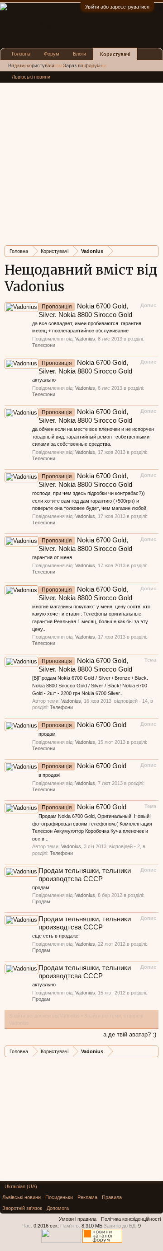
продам (47, 734)
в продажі (49, 775)
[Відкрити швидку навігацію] (153, 251)
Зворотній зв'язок (22, 1208)
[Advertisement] (81, 157)
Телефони (43, 345)
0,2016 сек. (46, 1225)
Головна (21, 53)
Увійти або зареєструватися (117, 6)
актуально (44, 380)
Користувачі (115, 54)
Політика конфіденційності (131, 1219)
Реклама (55, 65)
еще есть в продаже (55, 935)
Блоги (79, 53)
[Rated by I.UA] (61, 1241)
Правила (22, 65)
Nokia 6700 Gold (84, 724)
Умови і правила (77, 1219)
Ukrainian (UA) (21, 1186)
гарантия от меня (52, 557)
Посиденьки (92, 65)
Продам (41, 901)
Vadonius (85, 338)
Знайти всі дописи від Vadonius (44, 1015)
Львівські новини (31, 76)
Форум (51, 53)
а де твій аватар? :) (129, 1034)
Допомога (58, 1208)
